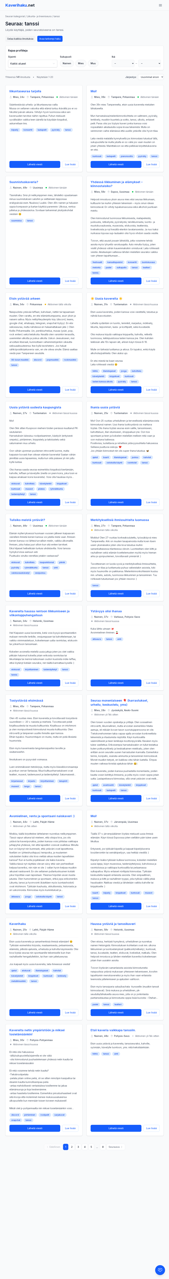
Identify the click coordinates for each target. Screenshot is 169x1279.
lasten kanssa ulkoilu (103, 381)
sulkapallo (122, 267)
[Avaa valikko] (160, 5)
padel (108, 267)
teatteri (146, 267)
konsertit (28, 130)
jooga (124, 371)
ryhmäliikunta (56, 489)
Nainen (67, 63)
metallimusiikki (18, 981)
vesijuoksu (40, 573)
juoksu (135, 457)
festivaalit (97, 262)
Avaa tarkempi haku (50, 38)
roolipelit (44, 1115)
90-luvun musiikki (20, 360)
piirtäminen (29, 1115)
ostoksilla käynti (114, 462)
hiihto (95, 371)
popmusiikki (53, 360)
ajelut (95, 457)
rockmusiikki (70, 360)
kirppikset (114, 376)
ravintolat (132, 462)
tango (27, 786)
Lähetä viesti (34, 164)
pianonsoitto (127, 156)
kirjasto (31, 781)
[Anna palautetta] (160, 1270)
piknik (62, 562)
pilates (41, 489)
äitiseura (97, 639)
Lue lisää (70, 164)
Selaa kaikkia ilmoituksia (20, 38)
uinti (56, 567)
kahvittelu (136, 371)
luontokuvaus (148, 262)
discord (37, 360)
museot (29, 489)
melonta (97, 267)
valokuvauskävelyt (20, 573)
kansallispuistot (115, 262)
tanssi (68, 130)
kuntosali (97, 156)
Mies (81, 63)
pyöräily (56, 130)
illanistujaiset (109, 371)
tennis (96, 273)
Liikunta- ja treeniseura (39, 16)
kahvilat (147, 457)
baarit (106, 457)
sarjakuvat (59, 1115)
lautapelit (42, 130)
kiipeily (14, 130)
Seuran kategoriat (15, 16)
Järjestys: (131, 77)
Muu (93, 63)
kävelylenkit (98, 376)
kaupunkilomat (47, 562)
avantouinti (108, 785)
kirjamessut (17, 781)
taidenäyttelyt (18, 494)
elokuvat (15, 483)
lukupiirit (63, 781)
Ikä (113, 56)
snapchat (15, 1120)
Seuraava (114, 1146)
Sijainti (12, 56)
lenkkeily (62, 976)
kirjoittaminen (31, 669)
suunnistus (16, 220)
